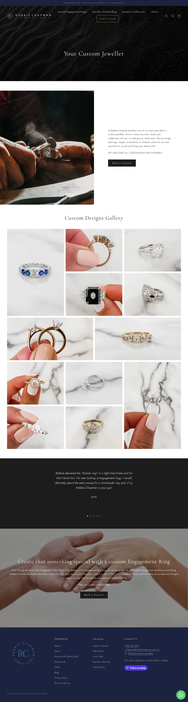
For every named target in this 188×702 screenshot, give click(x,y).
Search (57, 646)
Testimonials (60, 662)
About (154, 11)
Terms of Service (62, 683)
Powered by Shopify (40, 694)
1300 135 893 (132, 646)
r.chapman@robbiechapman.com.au (142, 649)
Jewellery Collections (133, 11)
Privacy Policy (61, 678)
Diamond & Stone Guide (66, 656)
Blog (56, 672)
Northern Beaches (101, 662)
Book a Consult (108, 18)
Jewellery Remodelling (105, 11)
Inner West (98, 656)
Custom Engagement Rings (72, 11)
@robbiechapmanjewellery (141, 653)
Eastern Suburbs (100, 646)
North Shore (99, 667)
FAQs (57, 667)
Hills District (98, 651)
